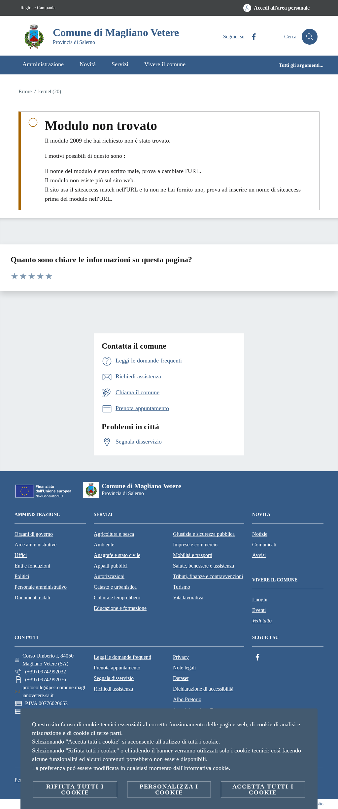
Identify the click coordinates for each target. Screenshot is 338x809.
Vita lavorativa (188, 597)
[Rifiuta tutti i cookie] (310, 719)
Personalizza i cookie (169, 789)
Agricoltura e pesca (114, 534)
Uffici (21, 555)
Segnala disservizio (114, 678)
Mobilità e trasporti (192, 555)
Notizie (259, 534)
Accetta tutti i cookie (263, 789)
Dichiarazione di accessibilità (203, 689)
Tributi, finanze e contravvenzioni (208, 576)
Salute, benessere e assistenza (203, 566)
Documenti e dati (32, 597)
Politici (22, 576)
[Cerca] (310, 37)
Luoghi (259, 599)
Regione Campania (37, 7)
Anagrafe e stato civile (117, 555)
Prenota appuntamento (117, 667)
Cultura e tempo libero (117, 597)
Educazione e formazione (120, 608)
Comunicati (264, 544)
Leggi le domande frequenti (122, 657)
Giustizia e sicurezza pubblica (204, 534)
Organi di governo (34, 534)
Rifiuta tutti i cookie (75, 789)
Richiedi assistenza (113, 689)
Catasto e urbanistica (115, 587)
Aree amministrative (35, 544)
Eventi (259, 610)
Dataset (180, 678)
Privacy (181, 657)
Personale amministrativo (41, 587)
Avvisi (259, 555)
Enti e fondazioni (32, 566)
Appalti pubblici (110, 566)
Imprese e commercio (195, 544)
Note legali (184, 667)
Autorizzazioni (109, 576)
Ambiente (104, 544)
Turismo (181, 587)
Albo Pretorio (187, 699)
